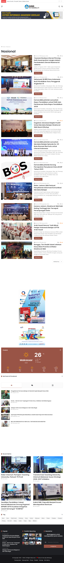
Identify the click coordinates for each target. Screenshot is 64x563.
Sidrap (15, 520)
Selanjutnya (56, 261)
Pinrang (3, 520)
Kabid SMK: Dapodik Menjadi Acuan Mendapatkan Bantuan (47, 503)
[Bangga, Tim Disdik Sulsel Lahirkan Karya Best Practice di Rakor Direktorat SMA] (16, 250)
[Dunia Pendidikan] (32, 6)
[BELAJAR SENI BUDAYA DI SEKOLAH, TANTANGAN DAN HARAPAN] (5, 424)
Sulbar (20, 520)
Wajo (30, 520)
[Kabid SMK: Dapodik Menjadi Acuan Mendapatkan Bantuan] (48, 492)
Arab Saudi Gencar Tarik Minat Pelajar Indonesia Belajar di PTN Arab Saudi (46, 227)
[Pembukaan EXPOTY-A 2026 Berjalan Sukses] (25, 535)
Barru (3, 518)
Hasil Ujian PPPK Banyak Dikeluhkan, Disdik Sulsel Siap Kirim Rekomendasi (32, 414)
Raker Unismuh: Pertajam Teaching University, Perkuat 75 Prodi (22, 1)
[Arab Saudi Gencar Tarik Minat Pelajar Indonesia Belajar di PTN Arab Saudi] (16, 231)
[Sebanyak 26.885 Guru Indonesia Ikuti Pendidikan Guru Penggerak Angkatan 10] (16, 85)
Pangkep (54, 518)
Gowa (26, 518)
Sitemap (41, 560)
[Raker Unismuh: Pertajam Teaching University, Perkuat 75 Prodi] (16, 464)
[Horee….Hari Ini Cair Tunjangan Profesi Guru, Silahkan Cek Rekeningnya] (5, 403)
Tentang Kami (17, 560)
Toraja (25, 520)
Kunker (31, 518)
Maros (43, 518)
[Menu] (2, 7)
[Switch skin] (59, 7)
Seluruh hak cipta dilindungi (45, 557)
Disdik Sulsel (14, 518)
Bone (8, 518)
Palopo (48, 518)
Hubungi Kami (25, 560)
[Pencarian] (62, 7)
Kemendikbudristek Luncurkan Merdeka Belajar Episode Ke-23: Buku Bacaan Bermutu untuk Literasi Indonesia (46, 145)
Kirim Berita (47, 560)
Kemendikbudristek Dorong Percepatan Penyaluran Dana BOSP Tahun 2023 (48, 167)
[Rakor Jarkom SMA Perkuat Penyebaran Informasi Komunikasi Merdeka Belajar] (16, 191)
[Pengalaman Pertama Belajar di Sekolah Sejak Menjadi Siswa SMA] (5, 394)
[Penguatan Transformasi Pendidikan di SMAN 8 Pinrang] (39, 543)
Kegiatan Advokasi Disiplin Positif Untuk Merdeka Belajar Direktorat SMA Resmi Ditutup (47, 125)
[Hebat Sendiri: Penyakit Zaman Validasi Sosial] (39, 535)
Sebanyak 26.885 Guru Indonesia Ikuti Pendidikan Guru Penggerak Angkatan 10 (47, 81)
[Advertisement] (32, 34)
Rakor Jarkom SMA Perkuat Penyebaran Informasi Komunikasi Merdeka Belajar (48, 187)
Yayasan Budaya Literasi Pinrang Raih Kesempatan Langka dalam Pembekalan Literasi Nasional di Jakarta (47, 61)
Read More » (38, 73)
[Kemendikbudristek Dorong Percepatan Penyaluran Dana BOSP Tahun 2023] (16, 170)
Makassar (37, 518)
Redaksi (36, 560)
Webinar (34, 520)
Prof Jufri (10, 520)
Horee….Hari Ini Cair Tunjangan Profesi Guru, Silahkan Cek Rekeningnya (31, 401)
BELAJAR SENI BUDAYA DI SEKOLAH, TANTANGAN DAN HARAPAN (28, 421)
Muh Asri (37, 56)
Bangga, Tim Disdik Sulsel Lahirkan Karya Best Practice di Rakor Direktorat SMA (47, 246)
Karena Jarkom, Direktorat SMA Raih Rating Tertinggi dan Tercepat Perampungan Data (48, 208)
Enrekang (21, 518)
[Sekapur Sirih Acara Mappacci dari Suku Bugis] (5, 410)
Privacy (31, 560)
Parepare (60, 518)
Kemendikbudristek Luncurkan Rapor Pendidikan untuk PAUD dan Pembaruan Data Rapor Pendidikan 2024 (48, 103)
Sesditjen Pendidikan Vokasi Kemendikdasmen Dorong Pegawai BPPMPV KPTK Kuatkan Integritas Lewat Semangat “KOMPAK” (15, 505)
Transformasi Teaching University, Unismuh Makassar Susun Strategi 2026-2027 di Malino (47, 477)
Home (3, 46)
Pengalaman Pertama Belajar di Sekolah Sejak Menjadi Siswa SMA (30, 391)
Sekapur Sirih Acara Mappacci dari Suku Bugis (24, 408)
